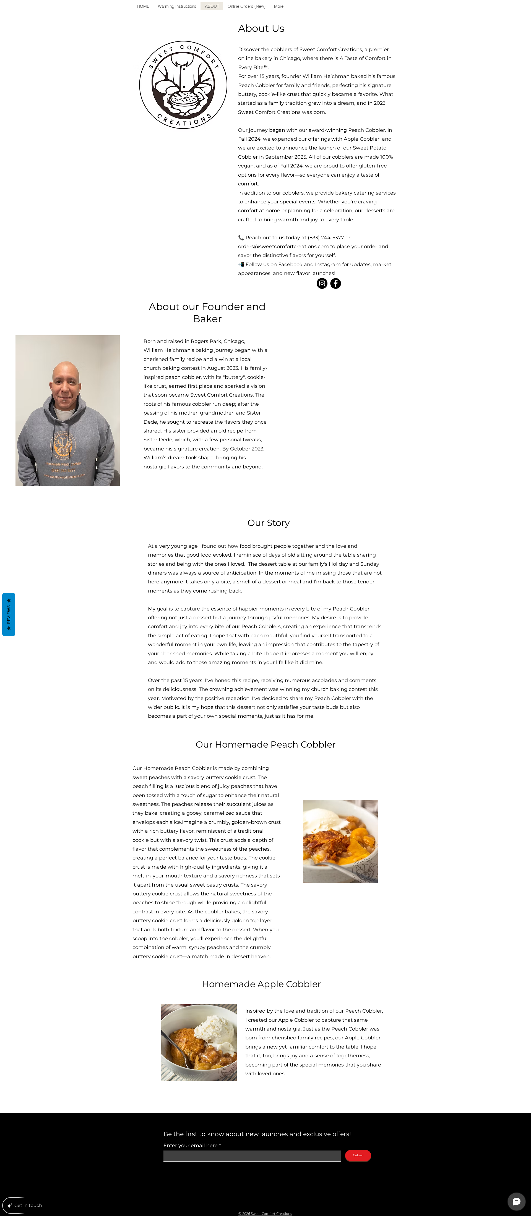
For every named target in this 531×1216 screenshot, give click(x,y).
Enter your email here (190, 1145)
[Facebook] (335, 283)
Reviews (9, 614)
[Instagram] (322, 283)
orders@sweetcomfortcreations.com (283, 246)
